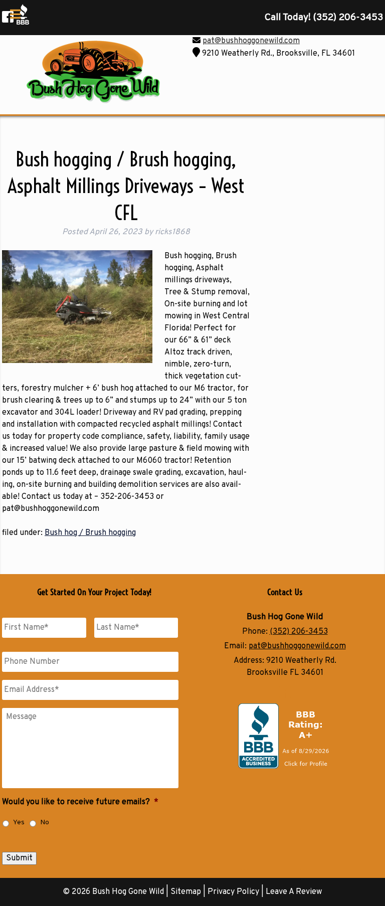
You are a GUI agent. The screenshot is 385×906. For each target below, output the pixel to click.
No (44, 822)
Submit (19, 858)
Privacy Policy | (237, 892)
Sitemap (185, 892)
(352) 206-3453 (299, 632)
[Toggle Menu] (15, 14)
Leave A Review (294, 892)
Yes (19, 822)
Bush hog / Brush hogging (90, 533)
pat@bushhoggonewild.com (251, 41)
